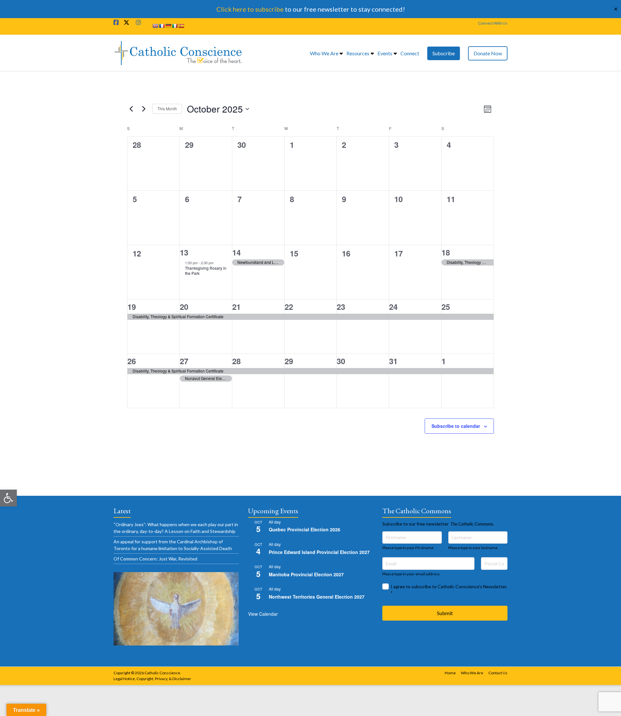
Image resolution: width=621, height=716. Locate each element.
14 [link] (236, 252)
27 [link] (184, 360)
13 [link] (184, 252)
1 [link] (443, 360)
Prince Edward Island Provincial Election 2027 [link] (319, 552)
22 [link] (289, 306)
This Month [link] (167, 108)
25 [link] (445, 306)
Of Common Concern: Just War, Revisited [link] (155, 558)
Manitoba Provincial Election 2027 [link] (306, 574)
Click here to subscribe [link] (250, 9)
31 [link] (393, 360)
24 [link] (393, 306)
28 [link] (236, 360)
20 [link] (184, 306)
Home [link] (450, 672)
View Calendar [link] (263, 614)
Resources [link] (357, 53)
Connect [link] (409, 53)
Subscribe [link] (443, 53)
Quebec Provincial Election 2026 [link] (304, 529)
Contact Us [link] (497, 672)
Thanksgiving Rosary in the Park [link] (205, 270)
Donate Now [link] (488, 53)
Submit (445, 613)
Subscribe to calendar (455, 426)
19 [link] (131, 306)
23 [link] (341, 306)
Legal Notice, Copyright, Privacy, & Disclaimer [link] (152, 678)
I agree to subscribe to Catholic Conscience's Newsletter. (449, 590)
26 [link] (131, 360)
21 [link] (236, 306)
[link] (8, 498)
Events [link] (384, 53)
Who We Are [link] (324, 53)
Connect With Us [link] (492, 23)
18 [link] (445, 252)
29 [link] (289, 360)
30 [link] (341, 360)
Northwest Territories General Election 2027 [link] (317, 596)
